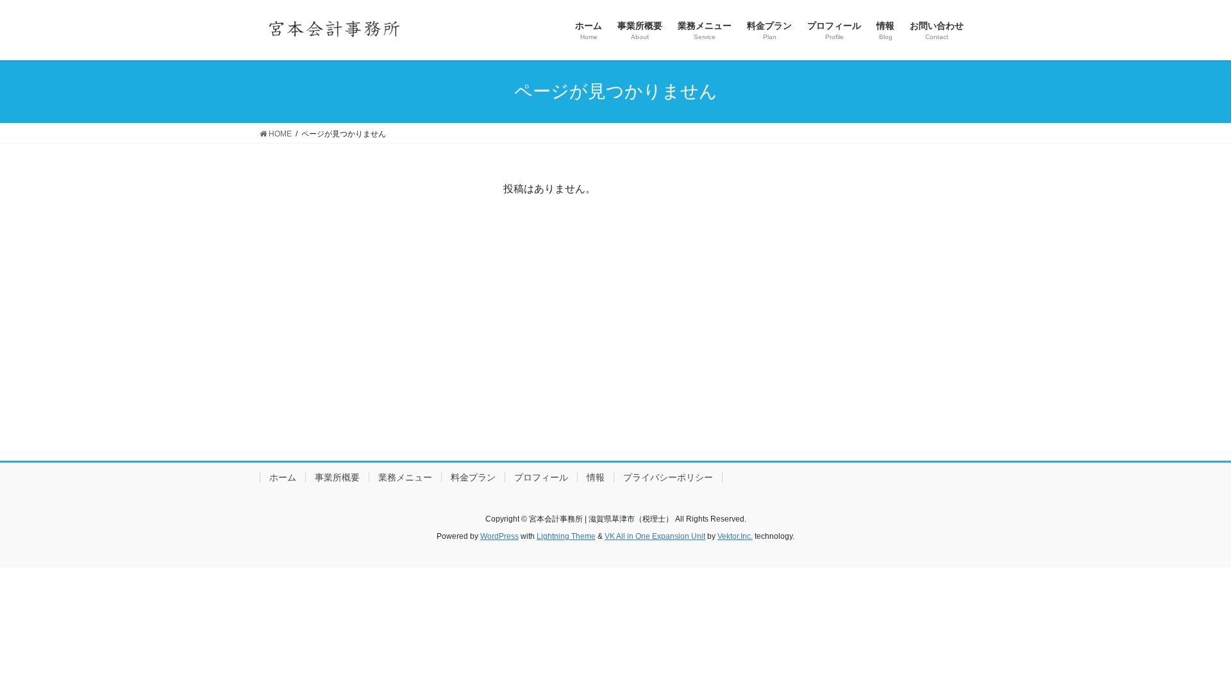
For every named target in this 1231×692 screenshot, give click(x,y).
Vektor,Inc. (735, 536)
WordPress (499, 536)
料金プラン (473, 477)
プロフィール (541, 477)
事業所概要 (337, 477)
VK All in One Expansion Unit (655, 536)
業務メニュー (405, 477)
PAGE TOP (1191, 660)
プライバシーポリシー (668, 477)
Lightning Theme (566, 536)
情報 (596, 477)
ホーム (282, 477)
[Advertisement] (615, 350)
